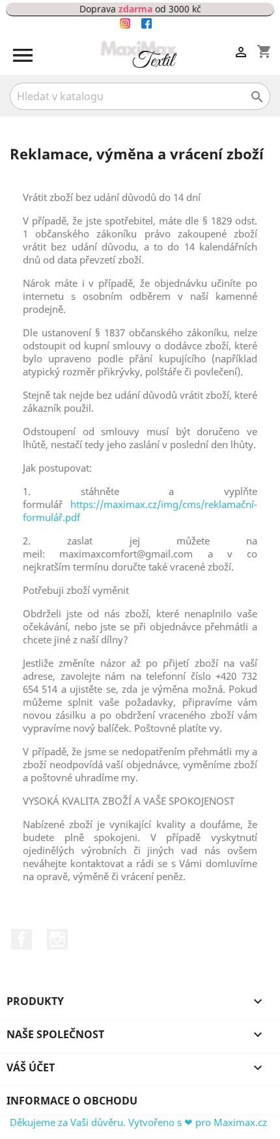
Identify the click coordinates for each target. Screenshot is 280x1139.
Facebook (21, 939)
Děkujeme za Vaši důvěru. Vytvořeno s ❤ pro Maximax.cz (138, 1122)
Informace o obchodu (72, 1100)
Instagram (57, 939)
